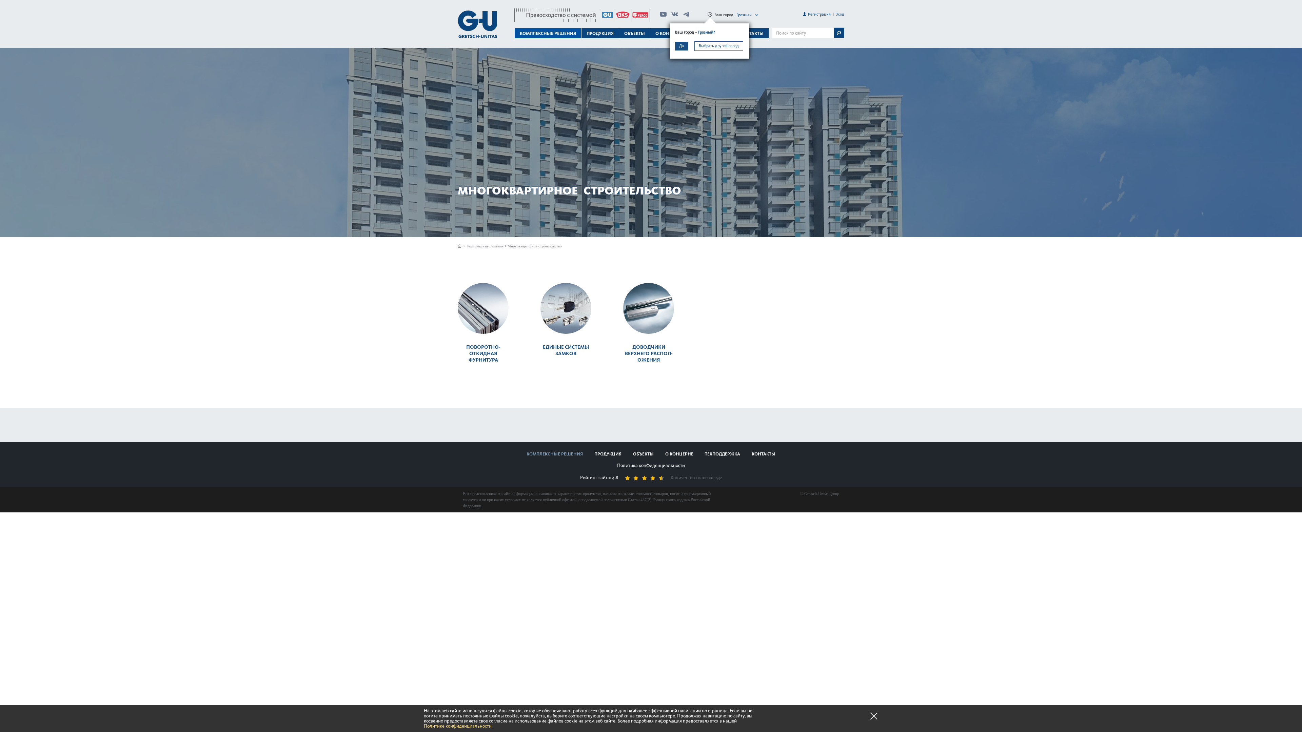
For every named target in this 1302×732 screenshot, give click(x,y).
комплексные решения (555, 453)
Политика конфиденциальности (651, 465)
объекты (634, 33)
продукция (608, 453)
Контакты (752, 33)
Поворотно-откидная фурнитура (483, 353)
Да (681, 45)
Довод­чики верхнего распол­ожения (649, 353)
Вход (839, 14)
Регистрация (819, 14)
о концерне (679, 453)
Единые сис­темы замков (566, 350)
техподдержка (722, 453)
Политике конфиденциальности (458, 726)
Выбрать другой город (719, 45)
